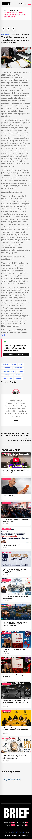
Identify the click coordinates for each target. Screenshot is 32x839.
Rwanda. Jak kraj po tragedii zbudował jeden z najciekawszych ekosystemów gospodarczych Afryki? (16, 623)
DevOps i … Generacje (9, 495)
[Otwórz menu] (29, 4)
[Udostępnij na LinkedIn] (13, 29)
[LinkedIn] (15, 382)
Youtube (23, 825)
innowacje (6, 368)
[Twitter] (12, 382)
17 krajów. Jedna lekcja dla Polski (13, 545)
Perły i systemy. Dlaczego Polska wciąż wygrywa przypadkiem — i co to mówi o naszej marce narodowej (14, 757)
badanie (5, 364)
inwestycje (18, 368)
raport (20, 371)
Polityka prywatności (20, 836)
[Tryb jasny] (19, 4)
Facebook (10, 822)
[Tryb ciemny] (25, 4)
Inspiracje (14, 10)
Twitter (10, 825)
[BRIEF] (16, 392)
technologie (7, 378)
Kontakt (7, 836)
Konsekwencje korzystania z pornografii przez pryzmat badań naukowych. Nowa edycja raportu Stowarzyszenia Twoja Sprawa (15, 434)
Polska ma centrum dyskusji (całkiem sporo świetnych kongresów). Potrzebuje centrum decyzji (16, 729)
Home (5, 10)
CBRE (21, 364)
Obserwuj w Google (16, 354)
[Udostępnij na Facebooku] (3, 29)
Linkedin (23, 822)
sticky (17, 375)
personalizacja (8, 371)
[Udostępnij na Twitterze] (8, 29)
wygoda (18, 378)
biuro (14, 364)
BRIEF (18, 34)
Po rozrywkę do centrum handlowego (18, 440)
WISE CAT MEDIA (18, 832)
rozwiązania (7, 375)
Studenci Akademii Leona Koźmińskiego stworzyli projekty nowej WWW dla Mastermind (14, 570)
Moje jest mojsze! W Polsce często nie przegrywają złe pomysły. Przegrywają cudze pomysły (16, 702)
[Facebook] (10, 382)
